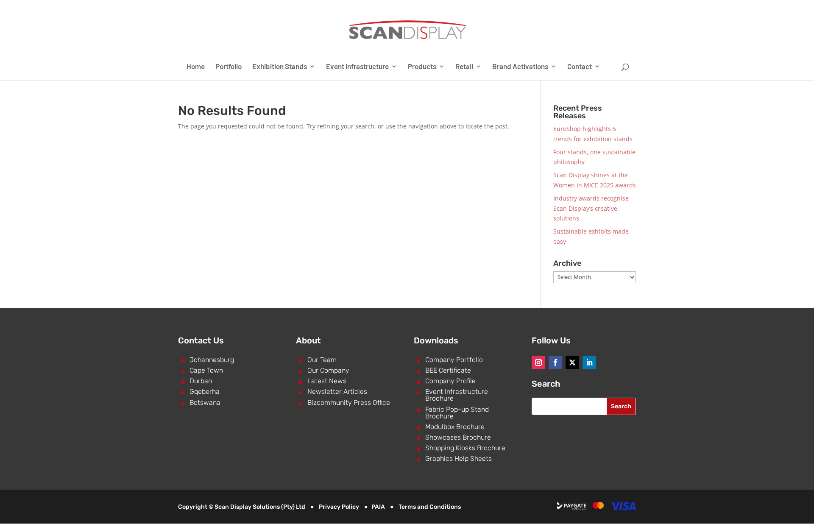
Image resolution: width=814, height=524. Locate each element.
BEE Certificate (448, 370)
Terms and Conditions (430, 506)
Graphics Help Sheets (458, 458)
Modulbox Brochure (455, 427)
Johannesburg (212, 360)
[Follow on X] (572, 362)
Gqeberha (205, 391)
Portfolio (228, 66)
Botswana (205, 403)
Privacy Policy (339, 506)
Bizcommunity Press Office (348, 403)
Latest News (326, 381)
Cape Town (206, 370)
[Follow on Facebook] (555, 362)
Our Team (322, 360)
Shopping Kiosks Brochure (465, 448)
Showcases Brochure (458, 437)
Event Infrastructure (357, 66)
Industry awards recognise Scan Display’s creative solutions (591, 208)
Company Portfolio (454, 360)
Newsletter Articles (337, 391)
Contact (579, 66)
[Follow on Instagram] (538, 362)
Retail (464, 66)
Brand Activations (520, 66)
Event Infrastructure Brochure (456, 394)
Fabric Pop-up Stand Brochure (457, 412)
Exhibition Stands (279, 66)
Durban (201, 381)
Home (196, 66)
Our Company (328, 370)
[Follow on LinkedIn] (589, 362)
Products (422, 66)
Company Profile (450, 381)
